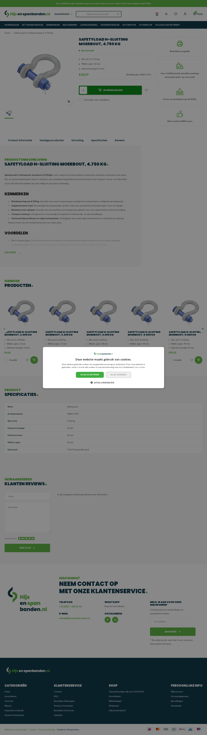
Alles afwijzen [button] (118, 374)
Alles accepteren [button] (89, 374)
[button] (103, 382)
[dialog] (103, 367)
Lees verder (140, 367)
